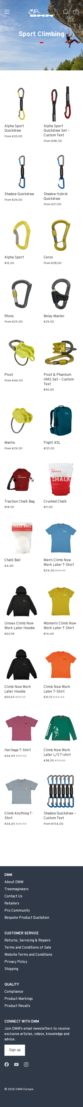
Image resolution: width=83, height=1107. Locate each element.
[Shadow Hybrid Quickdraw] (61, 171)
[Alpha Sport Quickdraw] (21, 103)
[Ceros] (61, 235)
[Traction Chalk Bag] (21, 479)
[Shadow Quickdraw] (21, 171)
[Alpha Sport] (21, 235)
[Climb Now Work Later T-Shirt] (61, 664)
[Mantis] (21, 420)
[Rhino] (21, 293)
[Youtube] (16, 1064)
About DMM (13, 882)
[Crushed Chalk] (61, 479)
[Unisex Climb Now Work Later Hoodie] (21, 601)
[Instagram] (26, 1064)
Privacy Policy (15, 962)
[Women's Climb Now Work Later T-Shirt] (61, 601)
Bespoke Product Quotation (26, 918)
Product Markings (18, 999)
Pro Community (17, 911)
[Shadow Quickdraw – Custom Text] (61, 791)
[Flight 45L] (61, 420)
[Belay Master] (61, 293)
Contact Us (13, 896)
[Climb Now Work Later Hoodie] (21, 664)
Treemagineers (16, 889)
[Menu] (7, 12)
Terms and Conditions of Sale (27, 947)
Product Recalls (17, 1006)
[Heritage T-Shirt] (21, 728)
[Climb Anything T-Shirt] (21, 791)
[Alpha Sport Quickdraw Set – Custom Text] (61, 103)
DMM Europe (24, 1089)
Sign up (15, 1050)
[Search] (66, 12)
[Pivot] (21, 352)
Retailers (11, 903)
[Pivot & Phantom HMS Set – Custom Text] (61, 352)
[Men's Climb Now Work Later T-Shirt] (61, 538)
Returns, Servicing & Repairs (27, 940)
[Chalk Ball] (21, 538)
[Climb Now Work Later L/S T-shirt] (61, 728)
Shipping (11, 969)
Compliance (13, 992)
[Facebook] (6, 1064)
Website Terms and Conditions (28, 955)
